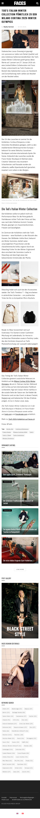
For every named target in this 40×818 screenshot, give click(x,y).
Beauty (28, 709)
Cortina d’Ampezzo (22, 429)
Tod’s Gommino (18, 435)
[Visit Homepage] (20, 3)
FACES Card (5, 800)
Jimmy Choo (8, 757)
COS (16, 720)
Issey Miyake (23, 753)
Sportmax (22, 764)
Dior (25, 720)
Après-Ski (10, 429)
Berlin (6, 712)
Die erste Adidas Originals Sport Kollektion (17, 560)
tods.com (8, 414)
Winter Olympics (8, 438)
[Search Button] (37, 3)
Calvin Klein (8, 716)
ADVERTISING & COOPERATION (22, 800)
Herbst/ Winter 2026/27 (12, 746)
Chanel (6, 720)
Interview (20, 749)
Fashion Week (9, 738)
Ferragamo (31, 738)
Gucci (6, 742)
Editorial (7, 727)
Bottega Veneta (18, 712)
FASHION (7, 453)
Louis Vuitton (22, 757)
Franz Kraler (7, 432)
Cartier (33, 716)
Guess (15, 742)
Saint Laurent (9, 764)
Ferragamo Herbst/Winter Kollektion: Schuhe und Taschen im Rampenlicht (20, 530)
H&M (25, 742)
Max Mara (7, 760)
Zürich (26, 772)
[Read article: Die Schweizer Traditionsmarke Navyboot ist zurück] (20, 493)
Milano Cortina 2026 (20, 432)
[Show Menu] (3, 3)
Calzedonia (21, 716)
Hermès (28, 746)
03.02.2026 (22, 27)
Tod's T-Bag (7, 435)
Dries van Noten (26, 723)
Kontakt (4, 797)
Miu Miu (19, 760)
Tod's (31, 432)
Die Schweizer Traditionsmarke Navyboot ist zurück (18, 502)
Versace (29, 768)
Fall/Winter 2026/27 (20, 731)
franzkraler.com (21, 414)
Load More (20, 569)
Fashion (7, 735)
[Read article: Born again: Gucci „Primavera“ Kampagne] (20, 464)
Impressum (13, 797)
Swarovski (7, 768)
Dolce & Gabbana (10, 723)
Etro (32, 727)
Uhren (18, 768)
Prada (29, 760)
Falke (6, 731)
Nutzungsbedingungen (27, 797)
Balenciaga (17, 709)
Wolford (7, 772)
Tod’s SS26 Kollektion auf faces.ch (21, 419)
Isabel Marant (9, 753)
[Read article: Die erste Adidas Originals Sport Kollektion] (20, 550)
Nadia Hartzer (9, 27)
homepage (8, 749)
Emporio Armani (20, 727)
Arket (6, 709)
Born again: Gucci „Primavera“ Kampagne (17, 474)
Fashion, (19, 735)
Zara (16, 772)
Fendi (20, 738)
